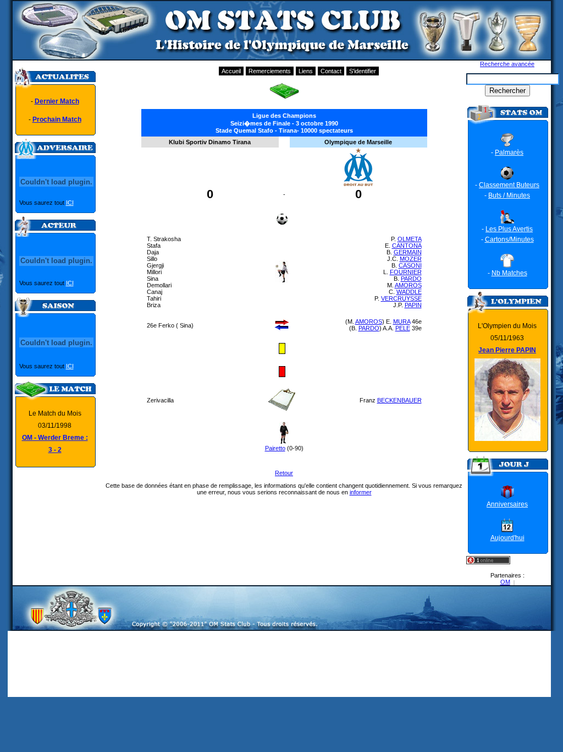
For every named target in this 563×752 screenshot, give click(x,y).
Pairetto (275, 448)
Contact (331, 71)
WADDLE (409, 291)
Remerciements (270, 71)
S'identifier (362, 71)
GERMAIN (408, 252)
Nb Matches (509, 273)
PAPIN (413, 305)
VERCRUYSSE (401, 298)
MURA (401, 321)
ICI (70, 202)
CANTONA (407, 245)
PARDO (411, 278)
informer (361, 492)
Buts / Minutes (509, 195)
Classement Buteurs (509, 185)
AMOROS (408, 285)
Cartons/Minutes (509, 239)
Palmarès (509, 152)
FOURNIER (406, 272)
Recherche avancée (507, 64)
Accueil (231, 71)
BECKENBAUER (399, 400)
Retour (284, 473)
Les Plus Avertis (509, 229)
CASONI (410, 265)
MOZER (411, 258)
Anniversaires (507, 504)
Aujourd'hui (507, 538)
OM (505, 582)
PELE (402, 328)
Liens (306, 71)
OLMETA (410, 239)
